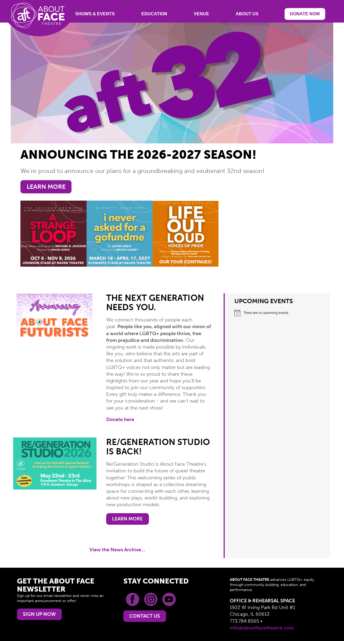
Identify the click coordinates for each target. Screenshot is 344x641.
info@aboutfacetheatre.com (262, 628)
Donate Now (305, 14)
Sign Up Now (39, 614)
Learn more (46, 186)
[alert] (277, 313)
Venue (201, 14)
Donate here (120, 419)
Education (154, 14)
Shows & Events (95, 14)
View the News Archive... (117, 550)
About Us (247, 14)
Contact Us (144, 616)
